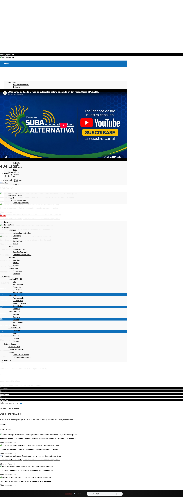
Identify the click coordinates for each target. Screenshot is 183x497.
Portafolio (16, 274)
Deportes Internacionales (22, 255)
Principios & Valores (15, 195)
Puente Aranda (18, 298)
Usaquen (16, 314)
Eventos (16, 266)
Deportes (11, 247)
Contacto (11, 352)
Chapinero (16, 163)
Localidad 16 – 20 (15, 295)
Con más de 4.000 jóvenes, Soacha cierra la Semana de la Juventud (25, 240)
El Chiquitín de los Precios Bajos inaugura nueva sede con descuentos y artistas (30, 219)
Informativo (12, 82)
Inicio (6, 64)
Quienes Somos (10, 344)
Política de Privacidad (20, 200)
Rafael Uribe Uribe (19, 303)
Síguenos (3, 391)
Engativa (16, 184)
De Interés (12, 257)
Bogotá (15, 238)
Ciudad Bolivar (18, 306)
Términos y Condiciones (21, 203)
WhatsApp (4, 400)
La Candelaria (18, 301)
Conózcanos (13, 268)
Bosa (15, 333)
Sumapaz (16, 309)
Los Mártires (17, 290)
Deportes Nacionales (20, 252)
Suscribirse (4, 394)
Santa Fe (16, 320)
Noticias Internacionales (21, 85)
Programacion (18, 271)
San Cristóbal (18, 322)
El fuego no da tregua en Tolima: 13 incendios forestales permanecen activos (29, 208)
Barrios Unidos (18, 284)
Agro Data (16, 260)
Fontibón (16, 339)
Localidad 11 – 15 (15, 279)
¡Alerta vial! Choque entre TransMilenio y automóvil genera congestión (26, 229)
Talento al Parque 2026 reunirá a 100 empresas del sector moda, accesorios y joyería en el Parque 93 (38, 197)
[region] (91, 26)
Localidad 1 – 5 (14, 312)
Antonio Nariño (18, 293)
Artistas (16, 263)
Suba (14, 282)
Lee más (3, 424)
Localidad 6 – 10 (13, 172)
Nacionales (16, 87)
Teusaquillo (17, 287)
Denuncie (7, 360)
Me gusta (4, 388)
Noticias (7, 228)
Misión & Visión (14, 347)
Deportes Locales (19, 249)
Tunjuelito (16, 174)
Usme (15, 170)
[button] (91, 48)
